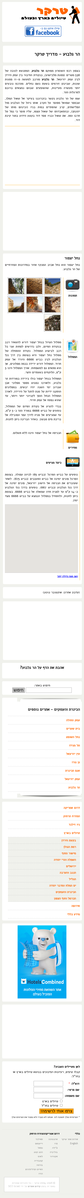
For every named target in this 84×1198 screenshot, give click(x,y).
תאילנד (39, 1139)
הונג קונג (38, 1152)
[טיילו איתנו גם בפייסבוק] (43, 38)
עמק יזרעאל (72, 779)
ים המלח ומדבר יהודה (62, 885)
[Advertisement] (42, 155)
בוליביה (54, 1152)
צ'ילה (55, 1147)
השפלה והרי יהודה (65, 860)
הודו (40, 1173)
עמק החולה (73, 720)
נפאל (40, 1147)
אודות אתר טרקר (70, 1139)
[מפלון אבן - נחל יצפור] (52, 330)
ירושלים (71, 866)
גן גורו (76, 762)
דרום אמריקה (72, 808)
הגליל (72, 879)
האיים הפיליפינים (34, 1169)
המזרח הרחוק (71, 816)
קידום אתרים (34, 1186)
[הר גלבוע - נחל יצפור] (16, 294)
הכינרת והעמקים (66, 892)
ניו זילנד (74, 824)
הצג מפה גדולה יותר (67, 576)
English (74, 1143)
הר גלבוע (74, 787)
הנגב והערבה (68, 872)
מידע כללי (73, 914)
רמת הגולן (69, 847)
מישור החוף (69, 853)
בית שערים (73, 728)
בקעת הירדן (68, 840)
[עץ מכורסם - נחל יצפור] (34, 294)
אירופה (75, 906)
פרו (56, 1143)
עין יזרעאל (73, 754)
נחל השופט (73, 737)
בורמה (40, 1165)
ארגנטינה (53, 1139)
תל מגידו (74, 745)
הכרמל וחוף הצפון (65, 898)
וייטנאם (39, 1143)
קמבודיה (38, 1160)
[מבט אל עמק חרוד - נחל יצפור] (16, 312)
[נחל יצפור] (52, 294)
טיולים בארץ (72, 833)
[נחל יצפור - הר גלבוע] (52, 312)
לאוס (40, 1156)
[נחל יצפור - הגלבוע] (34, 312)
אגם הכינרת (72, 770)
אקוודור (54, 1156)
